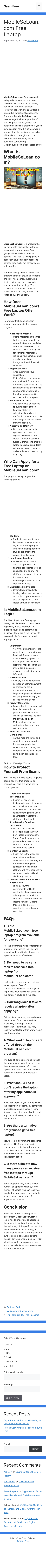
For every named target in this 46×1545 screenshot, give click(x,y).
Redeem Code (14, 1307)
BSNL (8, 1357)
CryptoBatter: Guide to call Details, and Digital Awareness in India (23, 1495)
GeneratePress (23, 1541)
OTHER (9, 1366)
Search (7, 1444)
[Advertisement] (23, 70)
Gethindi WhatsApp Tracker (17, 763)
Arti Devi (8, 1472)
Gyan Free (11, 6)
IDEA (8, 1353)
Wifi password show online (20, 1311)
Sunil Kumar (9, 1481)
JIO (7, 1349)
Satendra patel (11, 1491)
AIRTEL (9, 1344)
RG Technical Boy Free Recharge (23, 1315)
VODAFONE (11, 1361)
